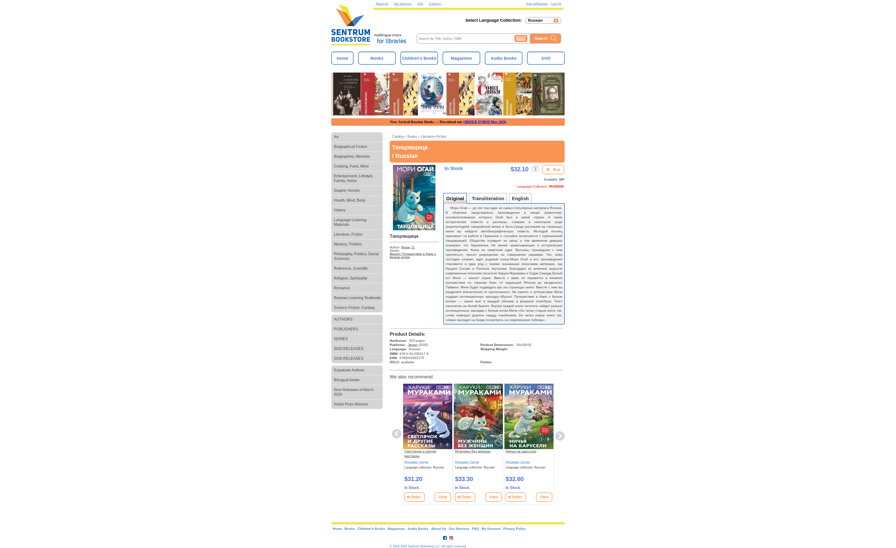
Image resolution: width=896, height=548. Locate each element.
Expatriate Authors (349, 370)
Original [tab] (455, 198)
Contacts (435, 4)
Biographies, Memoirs (352, 156)
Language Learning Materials (350, 222)
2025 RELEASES (349, 349)
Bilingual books (347, 380)
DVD (546, 58)
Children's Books (419, 58)
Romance (342, 288)
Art (336, 137)
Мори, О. (408, 247)
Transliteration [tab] (488, 198)
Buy (556, 169)
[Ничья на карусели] (528, 416)
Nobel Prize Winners (351, 404)
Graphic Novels (347, 190)
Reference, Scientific (351, 268)
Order (416, 497)
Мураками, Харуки (416, 462)
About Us (382, 4)
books (412, 136)
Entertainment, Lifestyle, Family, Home (354, 178)
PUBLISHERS (346, 329)
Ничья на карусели (521, 451)
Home (342, 58)
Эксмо (412, 345)
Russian (535, 20)
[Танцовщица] (414, 197)
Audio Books (504, 58)
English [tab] (520, 198)
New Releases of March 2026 (354, 392)
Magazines (461, 58)
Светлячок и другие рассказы (420, 453)
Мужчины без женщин (472, 451)
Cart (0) (556, 4)
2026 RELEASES (349, 358)
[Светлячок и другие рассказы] (427, 416)
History (340, 210)
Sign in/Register (537, 4)
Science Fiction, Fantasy (354, 308)
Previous (397, 434)
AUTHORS (343, 319)
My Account (491, 529)
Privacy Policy (514, 529)
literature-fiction (433, 136)
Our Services (403, 4)
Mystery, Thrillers (348, 244)
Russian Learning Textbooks (357, 298)
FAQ (420, 4)
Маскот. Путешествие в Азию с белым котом (413, 255)
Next (560, 436)
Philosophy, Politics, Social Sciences (356, 256)
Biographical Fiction (350, 147)
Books (377, 58)
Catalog (398, 136)
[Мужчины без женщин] (478, 416)
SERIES (341, 339)
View (443, 497)
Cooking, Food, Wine (351, 166)
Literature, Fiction (348, 234)
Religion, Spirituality (350, 278)
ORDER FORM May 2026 (484, 122)
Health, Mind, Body (349, 200)
